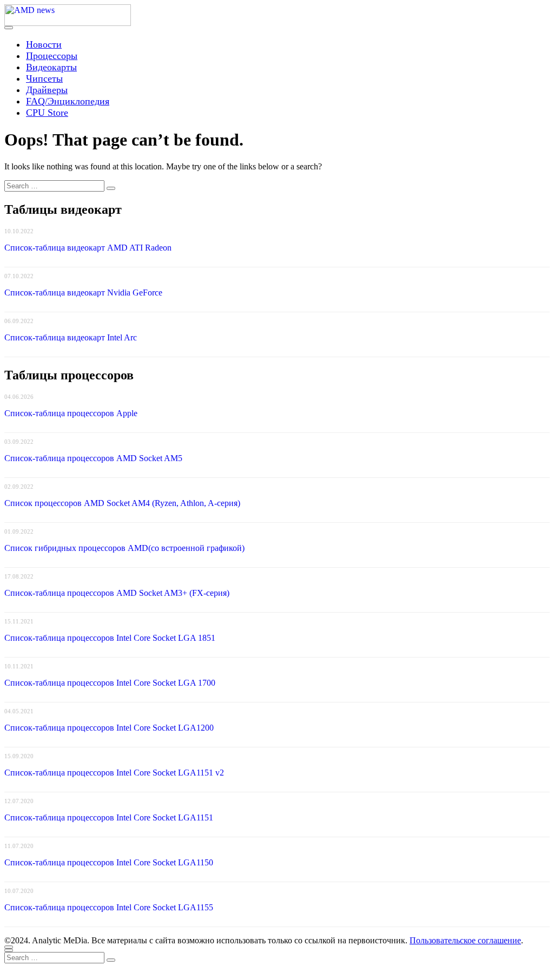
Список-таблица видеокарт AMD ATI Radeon (88, 247)
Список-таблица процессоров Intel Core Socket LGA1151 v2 (114, 772)
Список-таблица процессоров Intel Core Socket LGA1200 (109, 727)
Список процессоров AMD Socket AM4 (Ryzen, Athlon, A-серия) (122, 503)
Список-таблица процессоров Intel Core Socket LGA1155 (108, 907)
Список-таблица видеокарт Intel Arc (70, 337)
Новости (44, 44)
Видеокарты (51, 67)
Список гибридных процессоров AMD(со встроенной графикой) (124, 548)
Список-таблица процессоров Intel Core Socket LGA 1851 (109, 637)
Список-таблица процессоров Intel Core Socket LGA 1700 (109, 682)
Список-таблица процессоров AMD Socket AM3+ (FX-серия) (116, 592)
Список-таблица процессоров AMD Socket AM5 (93, 458)
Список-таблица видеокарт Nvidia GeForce (83, 292)
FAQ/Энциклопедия (67, 101)
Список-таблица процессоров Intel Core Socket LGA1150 (108, 862)
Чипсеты (44, 78)
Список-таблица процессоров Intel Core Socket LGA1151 (108, 817)
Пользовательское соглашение (465, 940)
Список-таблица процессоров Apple (70, 413)
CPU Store (47, 112)
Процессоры (51, 55)
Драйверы (47, 89)
